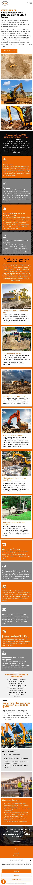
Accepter (16, 871)
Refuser (16, 875)
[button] (30, 860)
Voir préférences (16, 879)
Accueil (16, 853)
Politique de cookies (10, 883)
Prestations (16, 856)
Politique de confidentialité (20, 883)
